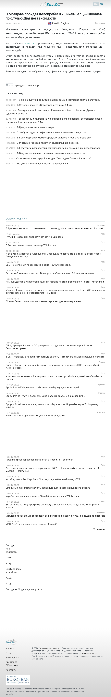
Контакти (11, 669)
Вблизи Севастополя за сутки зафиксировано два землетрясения (44, 301)
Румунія (101, 384)
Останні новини (16, 218)
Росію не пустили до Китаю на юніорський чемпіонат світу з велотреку (59, 99)
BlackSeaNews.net (90, 653)
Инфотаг (30, 43)
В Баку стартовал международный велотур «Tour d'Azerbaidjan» (54, 137)
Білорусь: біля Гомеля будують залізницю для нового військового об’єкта (48, 487)
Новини (10, 648)
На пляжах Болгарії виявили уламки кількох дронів (35, 415)
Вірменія (101, 225)
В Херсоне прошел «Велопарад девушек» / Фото (45, 105)
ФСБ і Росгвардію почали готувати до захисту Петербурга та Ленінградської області (55, 356)
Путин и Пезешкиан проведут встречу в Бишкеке (34, 236)
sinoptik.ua (36, 589)
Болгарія (101, 412)
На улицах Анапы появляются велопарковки (42, 163)
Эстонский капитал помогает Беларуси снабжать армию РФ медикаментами (50, 273)
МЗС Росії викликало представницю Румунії (31, 524)
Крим (102, 287)
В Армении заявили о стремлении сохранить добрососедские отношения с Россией (54, 228)
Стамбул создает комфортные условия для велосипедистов (51, 132)
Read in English (60, 23)
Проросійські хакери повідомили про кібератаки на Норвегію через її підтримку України (52, 405)
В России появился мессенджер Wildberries (31, 245)
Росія (103, 234)
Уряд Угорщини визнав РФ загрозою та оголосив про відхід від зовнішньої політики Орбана (54, 377)
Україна (102, 362)
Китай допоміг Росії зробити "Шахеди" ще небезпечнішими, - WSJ (43, 479)
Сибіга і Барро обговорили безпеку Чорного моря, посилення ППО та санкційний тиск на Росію (52, 366)
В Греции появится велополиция (35, 127)
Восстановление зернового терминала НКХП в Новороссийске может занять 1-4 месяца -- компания (52, 469)
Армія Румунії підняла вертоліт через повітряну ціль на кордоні (42, 387)
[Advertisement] (55, 190)
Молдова (100, 23)
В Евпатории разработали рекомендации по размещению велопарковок (58, 148)
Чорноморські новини (49, 648)
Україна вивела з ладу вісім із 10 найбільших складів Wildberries (42, 496)
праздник (20, 85)
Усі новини (99, 529)
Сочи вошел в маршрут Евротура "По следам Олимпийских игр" (53, 158)
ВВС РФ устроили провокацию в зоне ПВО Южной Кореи (38, 264)
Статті (9, 653)
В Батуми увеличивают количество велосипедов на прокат (51, 153)
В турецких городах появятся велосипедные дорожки (48, 142)
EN (101, 4)
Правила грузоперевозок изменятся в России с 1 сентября (39, 459)
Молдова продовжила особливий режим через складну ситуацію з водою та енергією (55, 515)
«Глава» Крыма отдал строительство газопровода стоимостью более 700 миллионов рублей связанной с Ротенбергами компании (55, 291)
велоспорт (34, 85)
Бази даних (12, 657)
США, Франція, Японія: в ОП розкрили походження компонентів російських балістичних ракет (49, 347)
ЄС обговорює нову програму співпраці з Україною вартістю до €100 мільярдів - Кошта (52, 506)
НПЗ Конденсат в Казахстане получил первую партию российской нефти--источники (55, 281)
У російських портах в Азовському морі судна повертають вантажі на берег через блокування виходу (53, 255)
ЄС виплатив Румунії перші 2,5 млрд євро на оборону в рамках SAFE (45, 395)
